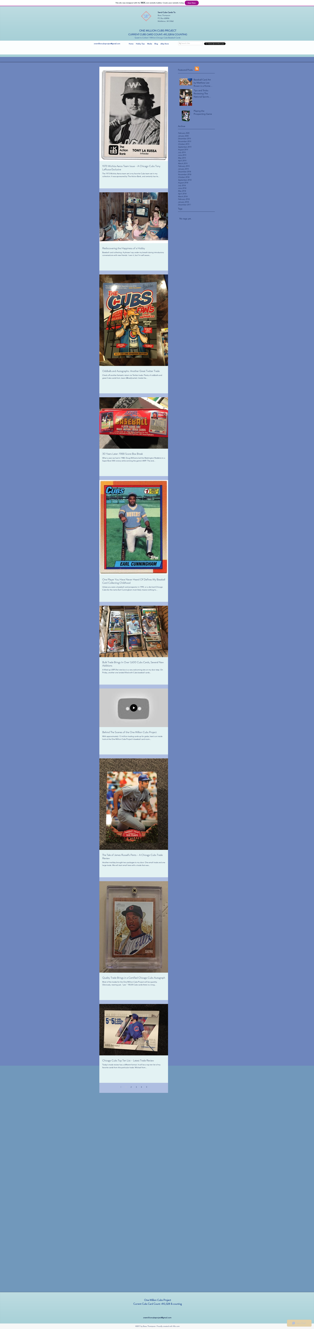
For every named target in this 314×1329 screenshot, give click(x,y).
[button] (140, 44)
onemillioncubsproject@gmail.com (107, 43)
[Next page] (146, 1087)
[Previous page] (121, 1087)
